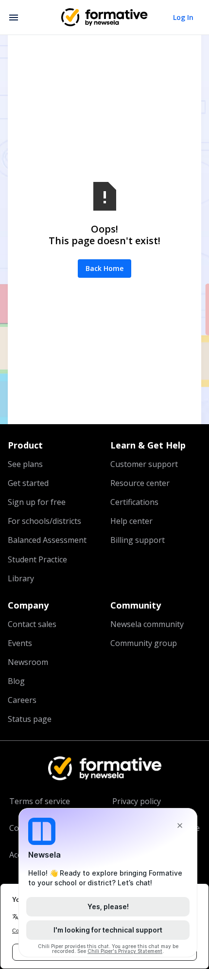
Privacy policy (136, 801)
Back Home (104, 268)
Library (21, 578)
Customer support (144, 464)
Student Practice (37, 559)
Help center (131, 521)
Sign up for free (37, 502)
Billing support (137, 540)
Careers (22, 700)
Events (20, 643)
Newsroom (28, 662)
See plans (25, 464)
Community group (143, 643)
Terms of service (39, 801)
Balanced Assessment (47, 540)
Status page (30, 719)
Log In (183, 17)
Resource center (140, 483)
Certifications (134, 502)
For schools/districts (44, 521)
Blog (16, 681)
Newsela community (147, 624)
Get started (28, 483)
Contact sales (32, 624)
